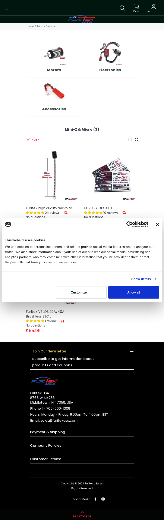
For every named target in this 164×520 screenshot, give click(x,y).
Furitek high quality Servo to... (50, 208)
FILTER (35, 140)
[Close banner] (157, 224)
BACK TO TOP (82, 516)
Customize (79, 292)
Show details (141, 278)
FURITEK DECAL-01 (99, 208)
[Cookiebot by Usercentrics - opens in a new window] (129, 224)
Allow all (133, 292)
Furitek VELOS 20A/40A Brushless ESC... (45, 314)
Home (30, 26)
